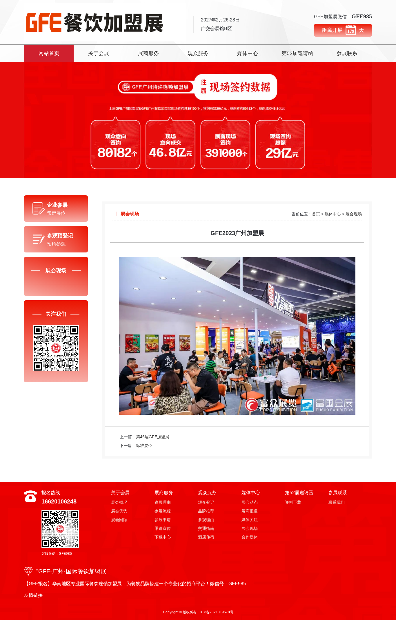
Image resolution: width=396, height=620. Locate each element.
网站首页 (49, 53)
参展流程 (163, 511)
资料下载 (293, 502)
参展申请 (163, 519)
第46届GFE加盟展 (152, 436)
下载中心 (163, 537)
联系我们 (336, 502)
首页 (316, 214)
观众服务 (198, 53)
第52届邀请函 (297, 53)
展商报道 (249, 511)
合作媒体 (249, 537)
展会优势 (119, 511)
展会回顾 (119, 519)
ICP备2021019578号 (216, 612)
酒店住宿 (206, 537)
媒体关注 (249, 519)
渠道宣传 (163, 528)
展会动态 (249, 502)
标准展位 (144, 445)
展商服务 (148, 53)
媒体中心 (247, 53)
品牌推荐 (206, 511)
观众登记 (206, 502)
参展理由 (163, 502)
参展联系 (347, 53)
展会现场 (354, 214)
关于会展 (98, 53)
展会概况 (119, 502)
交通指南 (206, 528)
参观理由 (206, 519)
